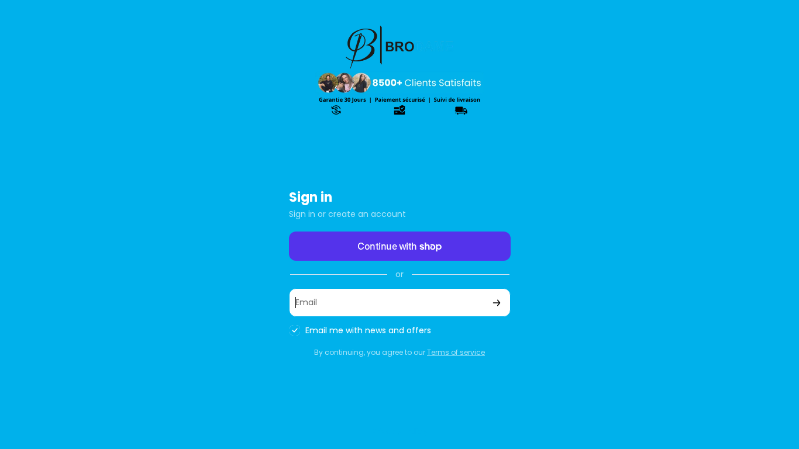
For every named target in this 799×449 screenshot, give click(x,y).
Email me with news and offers (368, 330)
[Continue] (497, 302)
